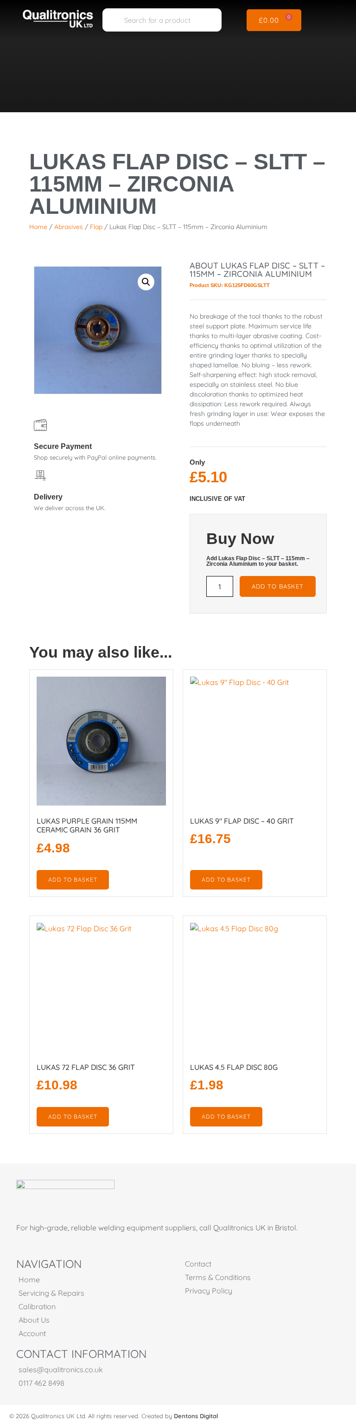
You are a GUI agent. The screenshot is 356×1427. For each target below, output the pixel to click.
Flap (96, 227)
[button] (327, 20)
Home (38, 227)
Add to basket (278, 586)
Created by (179, 1416)
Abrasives (68, 227)
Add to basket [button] (72, 879)
